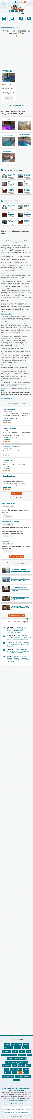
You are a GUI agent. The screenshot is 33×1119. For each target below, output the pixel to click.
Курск (29, 1055)
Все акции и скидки (17, 556)
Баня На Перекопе (25, 119)
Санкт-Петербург (16, 1044)
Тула (19, 1073)
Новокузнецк (23, 1062)
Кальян (15, 659)
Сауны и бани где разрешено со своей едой (13, 273)
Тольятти (7, 1073)
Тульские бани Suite (27, 190)
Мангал (24, 658)
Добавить (29, 2)
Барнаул (26, 1044)
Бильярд (17, 658)
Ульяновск (6, 1076)
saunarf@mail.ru (19, 1090)
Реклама (23, 1107)
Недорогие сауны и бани (16, 644)
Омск (14, 1066)
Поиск (29, 20)
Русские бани (20, 627)
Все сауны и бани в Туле (7, 398)
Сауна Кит (5, 541)
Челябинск (27, 1076)
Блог (29, 1107)
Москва (7, 1044)
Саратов (26, 1069)
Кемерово (5, 1055)
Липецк (9, 1058)
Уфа (12, 1076)
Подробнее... (7, 516)
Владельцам (20, 2)
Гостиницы (10, 661)
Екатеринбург (6, 1051)
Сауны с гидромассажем (14, 653)
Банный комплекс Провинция (8, 70)
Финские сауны (12, 629)
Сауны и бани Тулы (6, 314)
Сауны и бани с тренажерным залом (11, 365)
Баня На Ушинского (27, 213)
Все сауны (12, 20)
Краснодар (13, 1055)
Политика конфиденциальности (16, 1100)
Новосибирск (7, 1066)
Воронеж (25, 1048)
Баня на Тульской (8, 135)
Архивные (7, 1109)
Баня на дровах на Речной (11, 447)
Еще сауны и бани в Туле (16, 105)
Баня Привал (10, 220)
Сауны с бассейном (21, 649)
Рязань (13, 1069)
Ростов (6, 1069)
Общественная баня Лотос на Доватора (12, 183)
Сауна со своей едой (19, 656)
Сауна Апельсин (8, 151)
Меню (4, 20)
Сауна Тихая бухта (11, 175)
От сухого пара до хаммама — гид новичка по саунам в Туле (20, 570)
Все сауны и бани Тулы (7, 27)
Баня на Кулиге (26, 205)
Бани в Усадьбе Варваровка (24, 135)
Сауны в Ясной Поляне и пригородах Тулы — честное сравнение (20, 589)
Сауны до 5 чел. (22, 635)
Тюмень (25, 1073)
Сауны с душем (24, 651)
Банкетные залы (25, 659)
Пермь (28, 1066)
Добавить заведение (17, 1109)
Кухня (9, 659)
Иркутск (22, 1051)
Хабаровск (19, 1076)
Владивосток (8, 1048)
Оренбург (21, 1066)
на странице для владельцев (10, 396)
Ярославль (16, 1080)
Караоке (9, 658)
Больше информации (17, 615)
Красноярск (22, 1055)
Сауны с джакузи (12, 651)
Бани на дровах (18, 630)
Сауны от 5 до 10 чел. (14, 637)
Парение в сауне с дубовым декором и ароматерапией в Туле (20, 607)
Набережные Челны (20, 1058)
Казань (29, 1051)
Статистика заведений (21, 1112)
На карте (21, 20)
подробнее (8, 98)
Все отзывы (17, 494)
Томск (14, 1073)
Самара (19, 1069)
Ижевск (15, 1051)
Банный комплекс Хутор (11, 191)
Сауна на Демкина (8, 119)
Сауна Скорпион (27, 182)
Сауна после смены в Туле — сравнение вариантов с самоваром (20, 598)
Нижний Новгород (11, 1062)
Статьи (27, 1109)
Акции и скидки (9, 1112)
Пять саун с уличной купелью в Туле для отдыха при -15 (20, 579)
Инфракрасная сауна (13, 632)
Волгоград (18, 1048)
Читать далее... (7, 420)
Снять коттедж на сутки (20, 639)
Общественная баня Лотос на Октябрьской (28, 176)
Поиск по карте (6, 1107)
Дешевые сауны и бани (22, 642)
